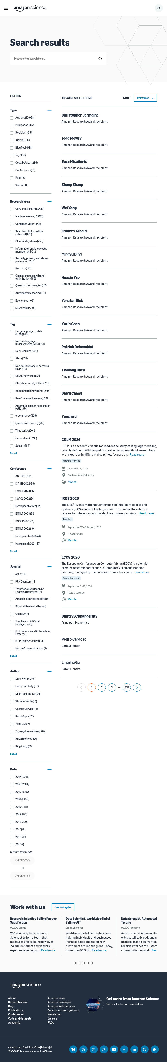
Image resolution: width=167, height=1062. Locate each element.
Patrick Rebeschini (77, 346)
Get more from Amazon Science (132, 998)
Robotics (67, 519)
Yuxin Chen (71, 323)
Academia (14, 1022)
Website (72, 481)
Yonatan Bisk (72, 300)
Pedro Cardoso (74, 639)
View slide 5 (92, 963)
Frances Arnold (74, 231)
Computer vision (71, 578)
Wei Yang (69, 207)
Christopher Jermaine (80, 115)
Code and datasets (20, 1018)
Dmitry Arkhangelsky (79, 616)
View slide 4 (88, 963)
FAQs (51, 1022)
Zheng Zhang (72, 184)
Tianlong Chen (73, 370)
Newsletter (54, 1014)
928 (126, 687)
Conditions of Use (31, 1047)
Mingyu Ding (72, 254)
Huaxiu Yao (71, 277)
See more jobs (63, 907)
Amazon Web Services (61, 1006)
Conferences (16, 1014)
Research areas (17, 1002)
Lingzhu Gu (71, 662)
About (12, 998)
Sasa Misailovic (74, 161)
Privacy (45, 1047)
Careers (52, 1018)
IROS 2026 (70, 498)
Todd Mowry (72, 138)
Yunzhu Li (69, 416)
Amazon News (56, 998)
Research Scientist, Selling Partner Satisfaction (33, 920)
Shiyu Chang (72, 393)
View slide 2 (80, 963)
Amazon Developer (59, 1002)
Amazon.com (14, 1047)
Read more (137, 454)
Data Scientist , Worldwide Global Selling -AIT (88, 920)
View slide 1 (76, 963)
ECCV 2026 (71, 557)
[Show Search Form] (159, 8)
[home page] (30, 7)
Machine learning (71, 460)
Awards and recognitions (63, 1010)
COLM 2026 (71, 439)
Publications (16, 1010)
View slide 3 (84, 963)
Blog (11, 1006)
